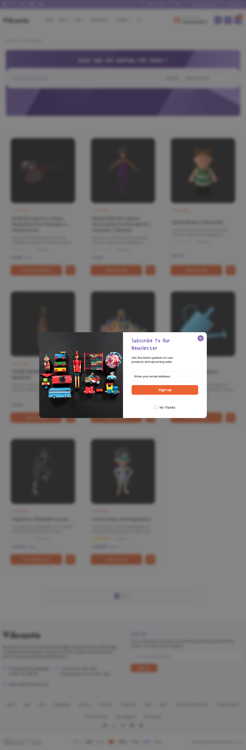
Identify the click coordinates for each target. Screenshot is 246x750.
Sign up (165, 389)
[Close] (201, 338)
